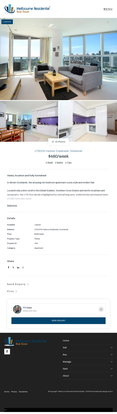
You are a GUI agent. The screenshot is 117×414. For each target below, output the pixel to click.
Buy (65, 354)
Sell (64, 347)
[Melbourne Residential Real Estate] (27, 9)
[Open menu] (108, 9)
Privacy (14, 392)
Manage (67, 362)
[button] (12, 291)
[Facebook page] (7, 351)
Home (66, 340)
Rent (65, 369)
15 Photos (60, 142)
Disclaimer (23, 392)
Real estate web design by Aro (101, 391)
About (66, 376)
